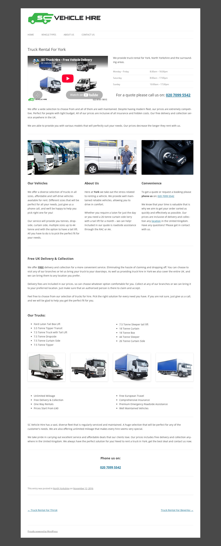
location (156, 221)
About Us (69, 34)
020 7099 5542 (178, 95)
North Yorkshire (61, 488)
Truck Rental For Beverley (177, 510)
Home (31, 34)
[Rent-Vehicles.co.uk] (66, 19)
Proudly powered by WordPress (43, 531)
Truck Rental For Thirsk (42, 510)
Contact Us (88, 34)
